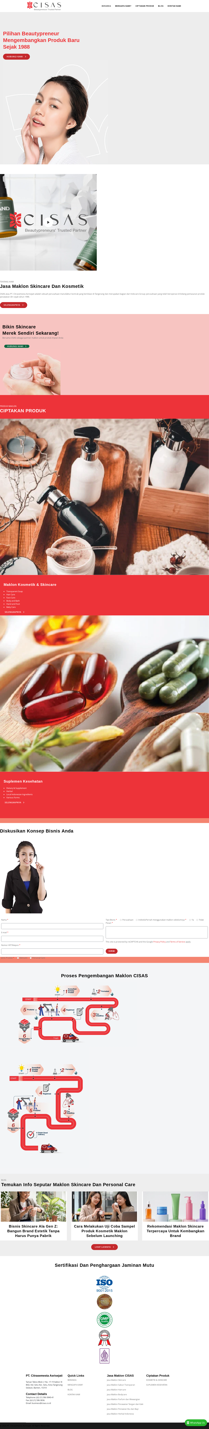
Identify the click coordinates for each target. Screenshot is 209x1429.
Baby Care (11, 607)
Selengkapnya (13, 612)
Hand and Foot (13, 604)
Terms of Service (177, 941)
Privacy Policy (159, 941)
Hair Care (10, 594)
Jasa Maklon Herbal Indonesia (120, 1413)
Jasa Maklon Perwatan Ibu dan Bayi (122, 1409)
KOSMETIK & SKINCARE (156, 1380)
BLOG (70, 1389)
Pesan (109, 923)
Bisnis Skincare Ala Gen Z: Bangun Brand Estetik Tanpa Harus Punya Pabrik (33, 1231)
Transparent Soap (14, 591)
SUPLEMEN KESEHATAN (156, 1384)
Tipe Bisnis (111, 919)
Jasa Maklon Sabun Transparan (121, 1384)
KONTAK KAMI (74, 1394)
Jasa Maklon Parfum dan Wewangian (123, 1399)
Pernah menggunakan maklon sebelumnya (166, 919)
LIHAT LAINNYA (103, 1247)
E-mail (4, 932)
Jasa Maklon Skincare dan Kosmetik (42, 286)
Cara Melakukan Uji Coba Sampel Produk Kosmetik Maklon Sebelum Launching (104, 1231)
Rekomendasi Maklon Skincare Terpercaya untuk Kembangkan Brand (175, 1231)
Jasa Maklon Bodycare (117, 1394)
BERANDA (72, 1380)
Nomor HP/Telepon (10, 945)
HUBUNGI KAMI (15, 56)
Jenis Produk (7, 957)
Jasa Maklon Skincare (116, 1380)
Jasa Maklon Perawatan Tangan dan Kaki (125, 1404)
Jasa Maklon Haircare (116, 1389)
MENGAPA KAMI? (75, 1384)
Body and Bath (13, 600)
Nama (4, 919)
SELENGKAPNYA (12, 305)
